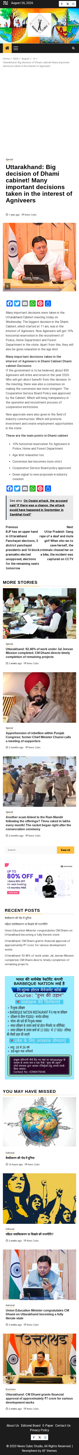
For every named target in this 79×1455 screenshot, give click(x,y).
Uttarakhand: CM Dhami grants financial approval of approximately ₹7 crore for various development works (37, 945)
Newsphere (29, 1451)
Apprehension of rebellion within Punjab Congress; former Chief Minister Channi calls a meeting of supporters (38, 737)
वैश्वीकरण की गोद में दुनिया (18, 918)
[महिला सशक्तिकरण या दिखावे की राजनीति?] (39, 1198)
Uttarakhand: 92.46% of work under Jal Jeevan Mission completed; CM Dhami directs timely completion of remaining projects (39, 653)
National (10, 1305)
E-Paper (47, 1425)
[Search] (73, 48)
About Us (13, 1425)
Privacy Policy (39, 1430)
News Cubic (31, 214)
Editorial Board (30, 1425)
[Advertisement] (39, 113)
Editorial (10, 1153)
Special (9, 159)
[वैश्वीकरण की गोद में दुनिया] (39, 1122)
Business (11, 1389)
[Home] (7, 48)
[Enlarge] (69, 981)
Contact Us (63, 1425)
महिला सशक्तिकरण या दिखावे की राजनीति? (26, 924)
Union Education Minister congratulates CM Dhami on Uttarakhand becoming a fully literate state (37, 1314)
